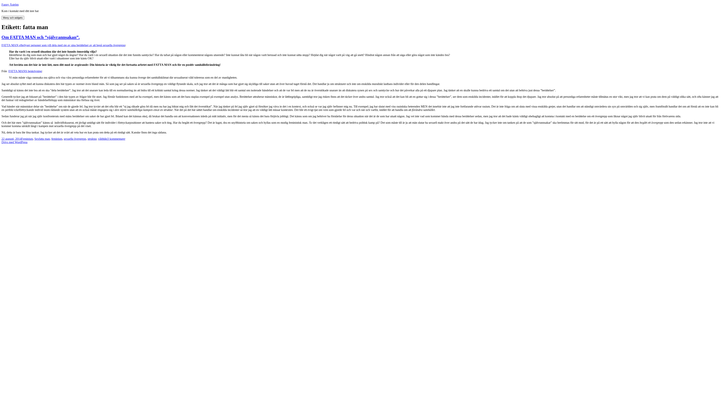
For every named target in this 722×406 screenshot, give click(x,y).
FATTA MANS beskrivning (25, 71)
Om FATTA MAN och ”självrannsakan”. (41, 37)
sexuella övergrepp (75, 138)
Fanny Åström (10, 4)
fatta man (44, 138)
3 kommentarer (116, 138)
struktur (92, 138)
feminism (56, 138)
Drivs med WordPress (14, 142)
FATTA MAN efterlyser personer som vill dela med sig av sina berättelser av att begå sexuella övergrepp (63, 45)
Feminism (27, 138)
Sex (36, 138)
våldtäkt (102, 138)
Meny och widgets (13, 17)
